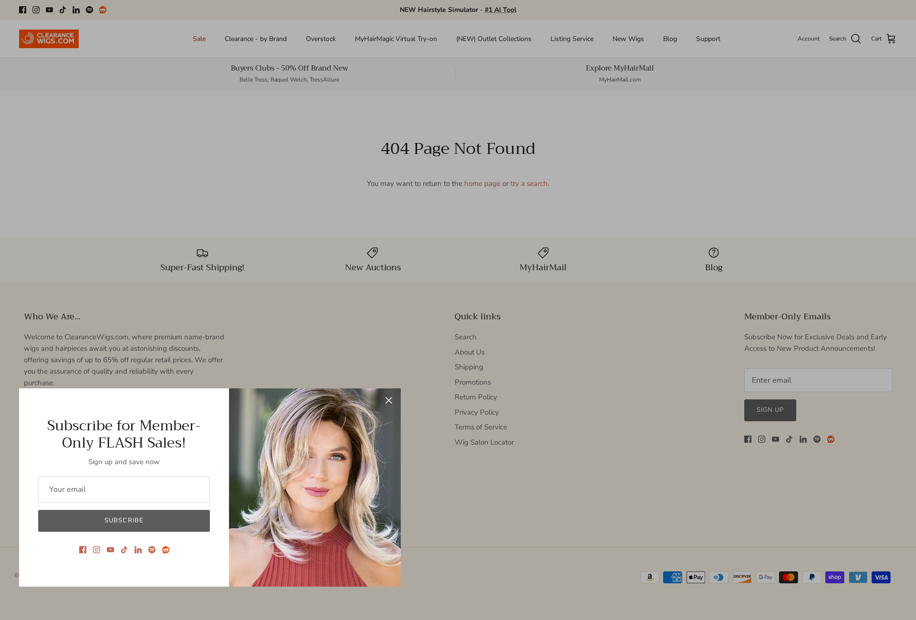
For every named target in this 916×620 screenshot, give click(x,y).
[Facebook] (82, 549)
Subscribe (123, 520)
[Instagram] (96, 549)
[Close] (388, 400)
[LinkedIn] (138, 549)
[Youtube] (110, 549)
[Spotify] (152, 549)
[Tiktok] (124, 549)
